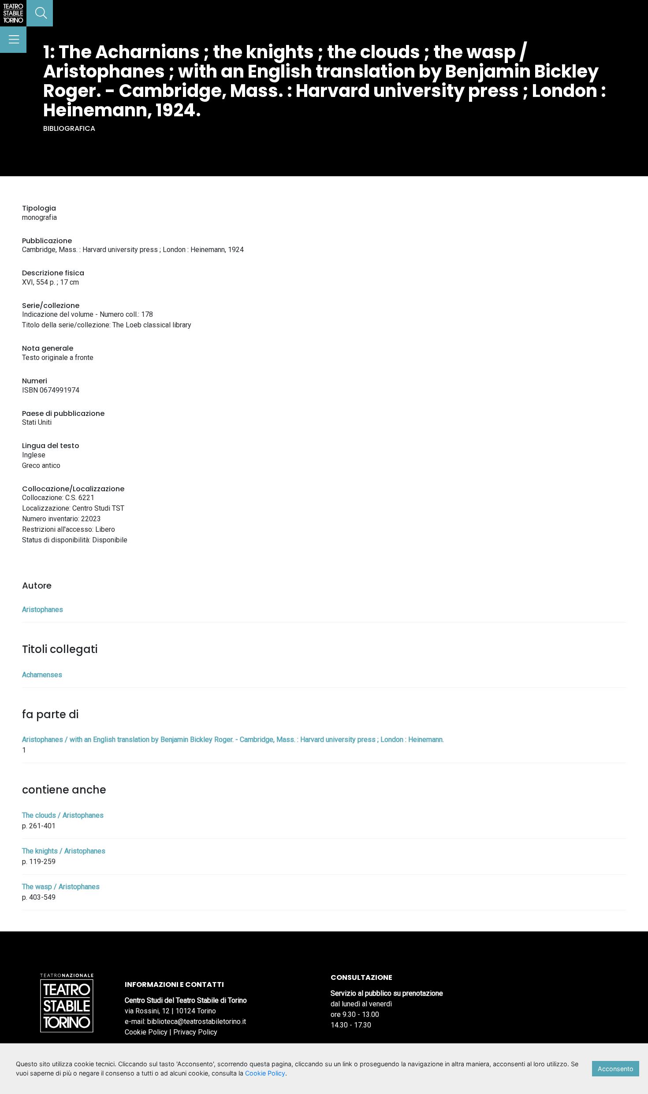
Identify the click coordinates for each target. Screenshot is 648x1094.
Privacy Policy (195, 1032)
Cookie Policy (146, 1032)
